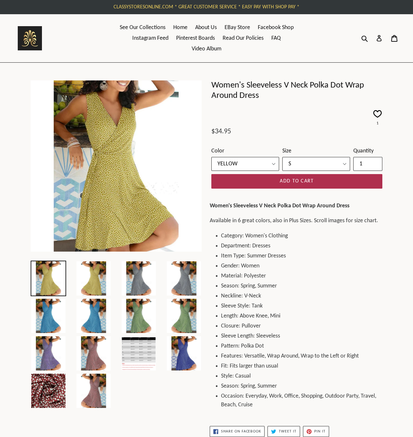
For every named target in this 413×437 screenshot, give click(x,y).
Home (180, 28)
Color (217, 151)
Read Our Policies (243, 38)
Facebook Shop (276, 28)
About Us (206, 28)
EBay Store (237, 28)
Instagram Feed (150, 38)
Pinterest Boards (195, 38)
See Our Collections (143, 28)
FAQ (276, 38)
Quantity (363, 151)
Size (286, 151)
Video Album (206, 49)
